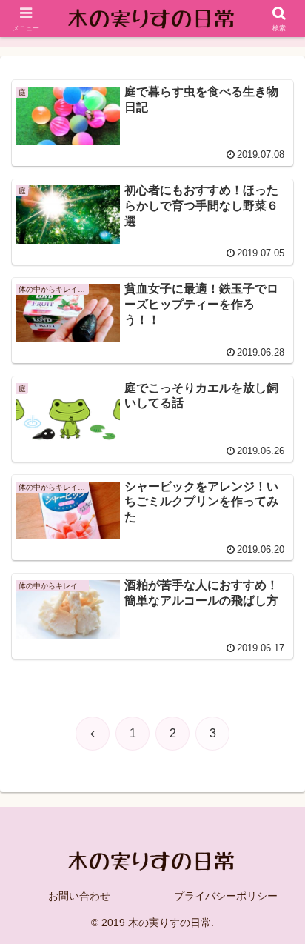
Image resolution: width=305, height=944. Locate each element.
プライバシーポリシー (226, 896)
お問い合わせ (79, 896)
